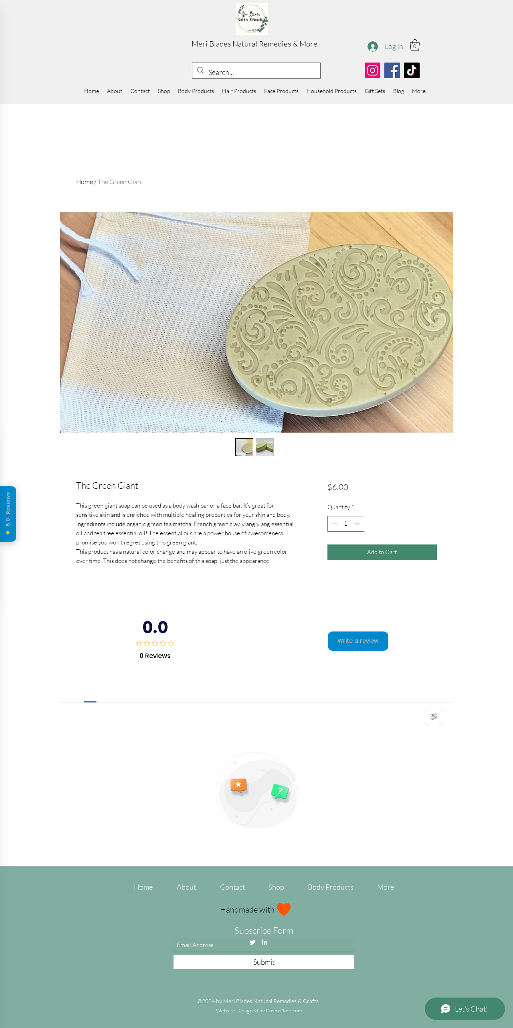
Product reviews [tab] (90, 694)
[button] (415, 45)
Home (84, 182)
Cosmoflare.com (284, 1010)
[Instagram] (372, 70)
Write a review (358, 641)
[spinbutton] (345, 523)
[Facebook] (392, 70)
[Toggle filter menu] (434, 717)
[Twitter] (252, 942)
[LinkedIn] (265, 942)
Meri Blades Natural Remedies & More (254, 44)
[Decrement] (334, 523)
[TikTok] (412, 70)
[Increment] (357, 523)
